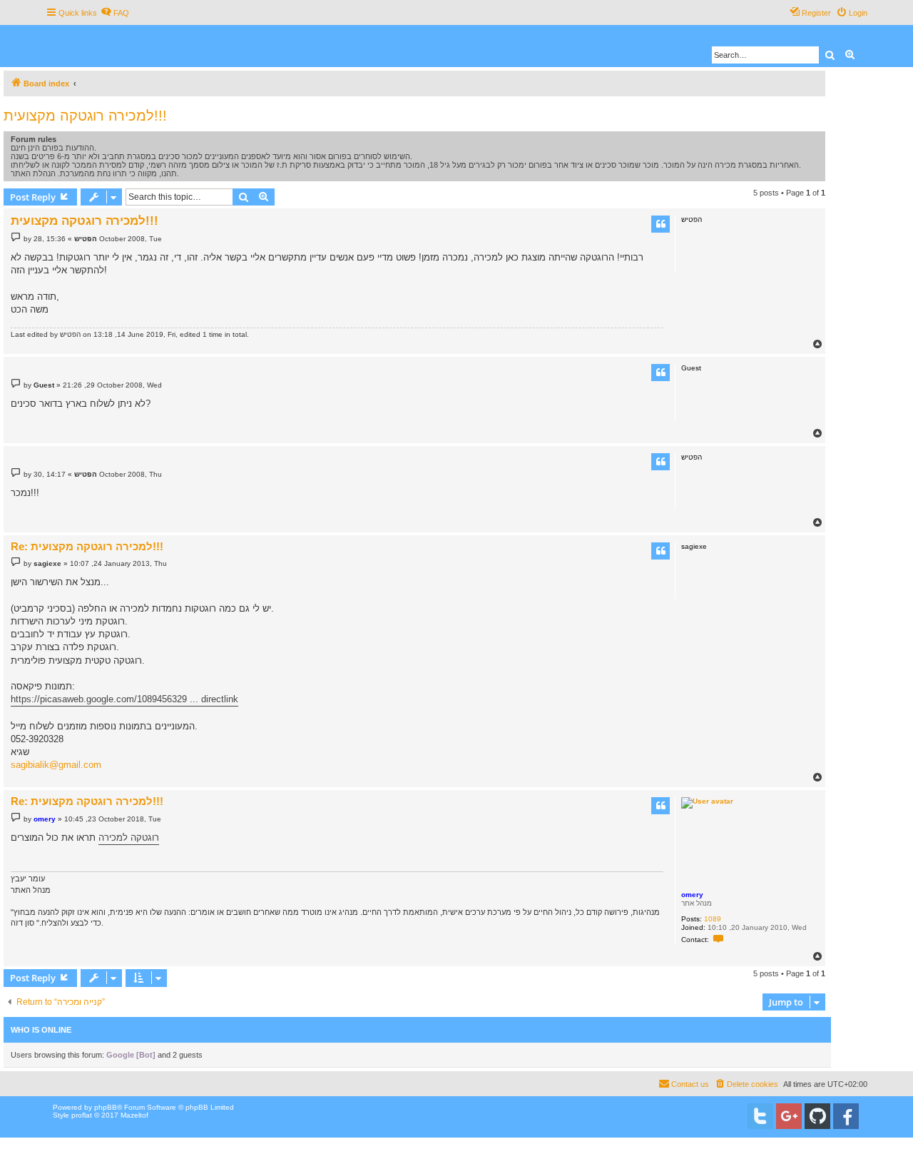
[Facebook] (846, 1116)
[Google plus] (789, 1116)
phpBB (105, 1107)
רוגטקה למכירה (128, 837)
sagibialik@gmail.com (56, 764)
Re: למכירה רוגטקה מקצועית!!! (87, 546)
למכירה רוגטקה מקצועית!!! (85, 115)
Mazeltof (134, 1115)
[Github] (817, 1116)
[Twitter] (760, 1116)
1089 (712, 919)
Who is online (41, 1030)
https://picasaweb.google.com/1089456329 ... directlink (124, 699)
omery (692, 895)
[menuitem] (115, 12)
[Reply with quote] (660, 224)
